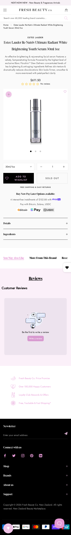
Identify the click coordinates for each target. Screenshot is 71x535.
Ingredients (9, 234)
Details (7, 223)
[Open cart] (66, 10)
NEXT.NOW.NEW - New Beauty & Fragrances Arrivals (35, 2)
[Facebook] (5, 455)
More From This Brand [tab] (42, 258)
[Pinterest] (31, 455)
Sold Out (52, 178)
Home (5, 24)
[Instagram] (22, 455)
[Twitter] (14, 455)
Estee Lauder (35, 37)
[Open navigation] (5, 10)
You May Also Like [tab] (13, 258)
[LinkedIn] (40, 455)
